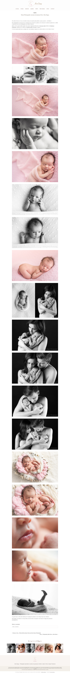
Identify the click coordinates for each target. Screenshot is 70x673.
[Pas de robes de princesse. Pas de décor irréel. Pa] (11, 648)
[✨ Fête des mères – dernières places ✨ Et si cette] (20, 648)
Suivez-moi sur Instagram (35, 641)
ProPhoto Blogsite (43, 672)
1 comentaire (16, 624)
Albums (32, 8)
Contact (52, 8)
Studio (22, 8)
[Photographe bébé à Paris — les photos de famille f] (58, 648)
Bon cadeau (42, 8)
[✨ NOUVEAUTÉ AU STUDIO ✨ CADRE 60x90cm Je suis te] (49, 648)
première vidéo (29, 27)
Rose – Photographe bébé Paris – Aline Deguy (48, 634)
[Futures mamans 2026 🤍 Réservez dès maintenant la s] (30, 648)
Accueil (17, 8)
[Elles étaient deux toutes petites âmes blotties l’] (39, 648)
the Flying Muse (52, 672)
